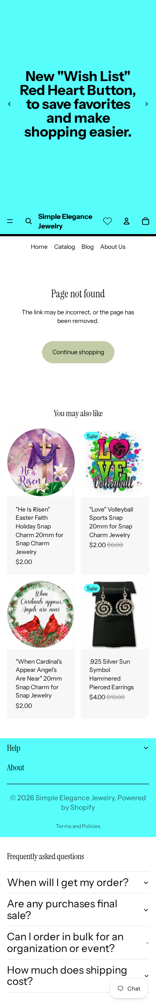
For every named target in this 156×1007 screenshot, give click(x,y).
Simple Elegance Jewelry (75, 797)
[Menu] (10, 221)
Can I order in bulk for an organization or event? (65, 942)
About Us (113, 247)
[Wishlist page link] (107, 221)
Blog (87, 247)
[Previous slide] (9, 104)
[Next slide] (146, 104)
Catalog (64, 247)
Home (39, 247)
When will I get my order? (68, 882)
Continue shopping (78, 352)
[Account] (126, 221)
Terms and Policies (78, 826)
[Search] (28, 221)
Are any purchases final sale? (62, 909)
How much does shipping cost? (67, 975)
